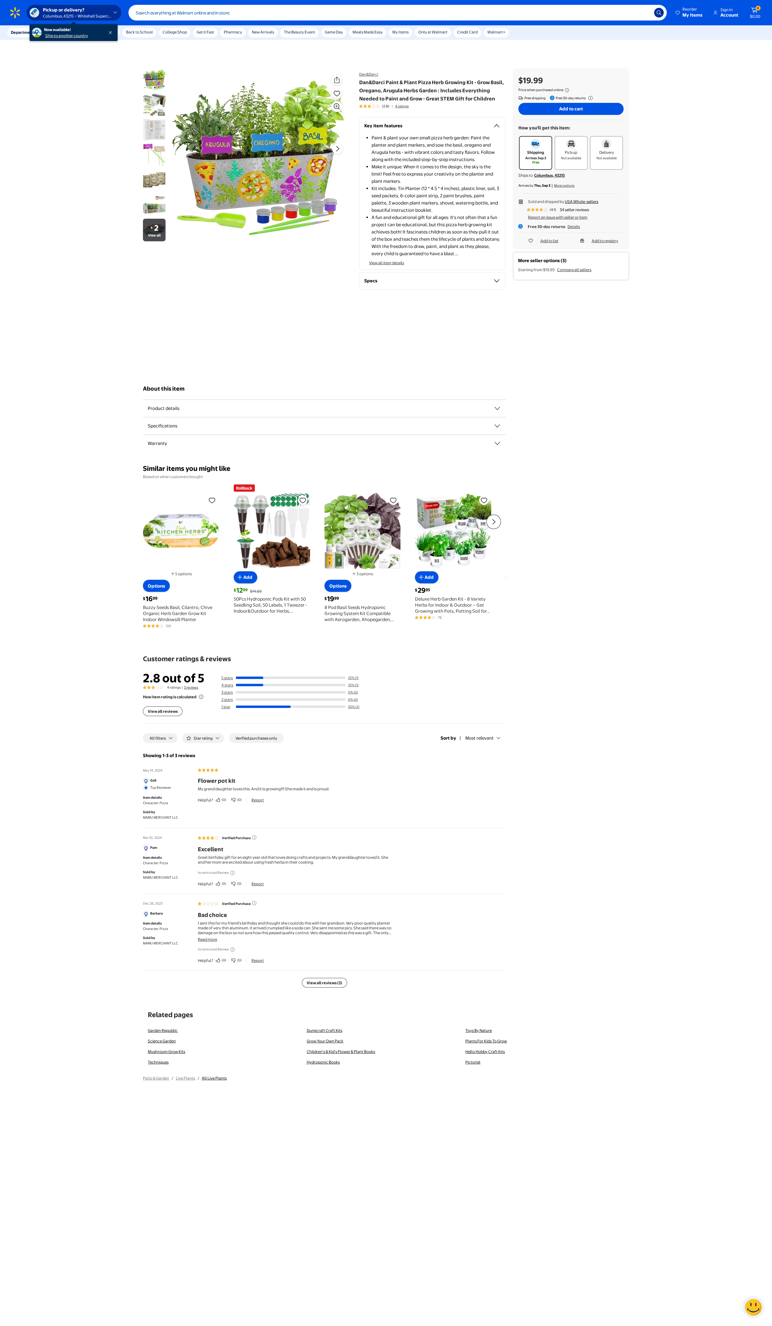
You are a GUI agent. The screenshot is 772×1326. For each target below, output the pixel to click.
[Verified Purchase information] (254, 837)
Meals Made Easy (368, 32)
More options (564, 185)
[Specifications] (497, 426)
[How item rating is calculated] (201, 696)
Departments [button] (23, 32)
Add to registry (605, 240)
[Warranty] (497, 443)
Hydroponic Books (323, 1062)
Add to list (549, 240)
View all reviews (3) (324, 982)
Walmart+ (496, 32)
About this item (164, 388)
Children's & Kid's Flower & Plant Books (341, 1051)
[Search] (659, 12)
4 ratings (402, 106)
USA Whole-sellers (581, 201)
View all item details (386, 262)
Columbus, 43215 (549, 175)
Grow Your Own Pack (325, 1041)
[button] (689, 13)
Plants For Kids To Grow (486, 1041)
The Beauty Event (299, 32)
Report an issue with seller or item (557, 217)
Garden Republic (163, 1030)
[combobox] (397, 13)
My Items (400, 32)
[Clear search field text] (645, 13)
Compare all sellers (574, 269)
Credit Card (467, 32)
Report (258, 800)
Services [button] (60, 32)
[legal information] (567, 90)
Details (574, 226)
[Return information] (589, 98)
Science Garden (162, 1041)
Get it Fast (205, 32)
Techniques (158, 1062)
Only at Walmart (433, 32)
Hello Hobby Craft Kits (485, 1051)
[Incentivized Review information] (232, 873)
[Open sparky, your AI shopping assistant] (753, 1307)
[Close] (111, 32)
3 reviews (191, 687)
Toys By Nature (478, 1030)
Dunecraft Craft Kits (324, 1030)
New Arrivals (263, 32)
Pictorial (472, 1062)
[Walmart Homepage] (15, 13)
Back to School (139, 32)
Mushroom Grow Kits (166, 1051)
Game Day (334, 32)
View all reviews (163, 711)
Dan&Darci (368, 74)
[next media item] (337, 148)
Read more (207, 939)
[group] (384, 106)
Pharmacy (233, 32)
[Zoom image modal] (336, 106)
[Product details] (497, 408)
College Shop (175, 32)
